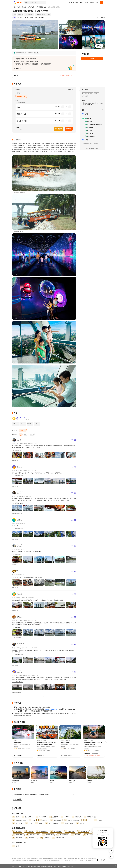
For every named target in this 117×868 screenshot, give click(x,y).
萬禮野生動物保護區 (21, 820)
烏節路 (40, 823)
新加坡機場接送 (43, 831)
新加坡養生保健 (33, 837)
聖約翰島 (82, 823)
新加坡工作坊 (71, 831)
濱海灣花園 (15, 781)
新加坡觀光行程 (85, 831)
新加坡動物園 (42, 817)
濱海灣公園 (78, 817)
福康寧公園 (19, 823)
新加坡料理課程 (64, 834)
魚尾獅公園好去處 (41, 7)
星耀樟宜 (66, 817)
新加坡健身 (46, 837)
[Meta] (97, 860)
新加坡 (18, 7)
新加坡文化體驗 (57, 831)
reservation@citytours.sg (51, 709)
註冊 (97, 2)
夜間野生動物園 (57, 820)
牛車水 (89, 820)
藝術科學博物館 (69, 823)
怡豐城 (30, 823)
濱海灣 (33, 820)
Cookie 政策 (70, 866)
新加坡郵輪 (19, 837)
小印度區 (100, 820)
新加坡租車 (30, 831)
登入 (101, 2)
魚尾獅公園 (31, 7)
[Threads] (104, 860)
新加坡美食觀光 (20, 834)
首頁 (13, 7)
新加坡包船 (90, 834)
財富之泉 (90, 781)
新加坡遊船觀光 (60, 837)
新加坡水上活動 (50, 834)
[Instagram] (100, 860)
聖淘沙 (52, 781)
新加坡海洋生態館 (91, 817)
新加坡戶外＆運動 (34, 834)
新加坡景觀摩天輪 (53, 823)
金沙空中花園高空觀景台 (74, 820)
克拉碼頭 (44, 820)
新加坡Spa (77, 834)
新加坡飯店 (18, 831)
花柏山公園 (72, 781)
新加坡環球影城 (29, 817)
